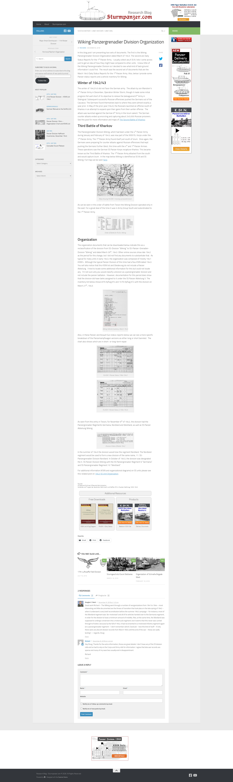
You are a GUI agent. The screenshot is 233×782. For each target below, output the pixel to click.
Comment (84, 672)
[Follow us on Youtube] (68, 30)
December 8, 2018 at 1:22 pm (109, 602)
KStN (48, 94)
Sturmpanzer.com (59, 24)
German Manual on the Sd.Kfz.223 (59, 109)
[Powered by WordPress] (44, 777)
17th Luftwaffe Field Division (89, 572)
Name (82, 688)
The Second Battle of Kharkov (132, 119)
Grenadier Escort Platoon (55, 146)
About (46, 24)
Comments (87, 595)
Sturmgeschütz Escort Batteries (120, 574)
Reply (87, 637)
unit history (97, 31)
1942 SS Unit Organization (106, 474)
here (105, 160)
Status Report (84, 31)
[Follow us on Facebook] (65, 30)
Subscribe (42, 80)
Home (38, 24)
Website (83, 696)
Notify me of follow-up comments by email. (97, 704)
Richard (83, 48)
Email (125, 688)
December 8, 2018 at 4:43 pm (103, 641)
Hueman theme (62, 777)
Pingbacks (103, 595)
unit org (109, 31)
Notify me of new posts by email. (94, 709)
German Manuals (52, 106)
